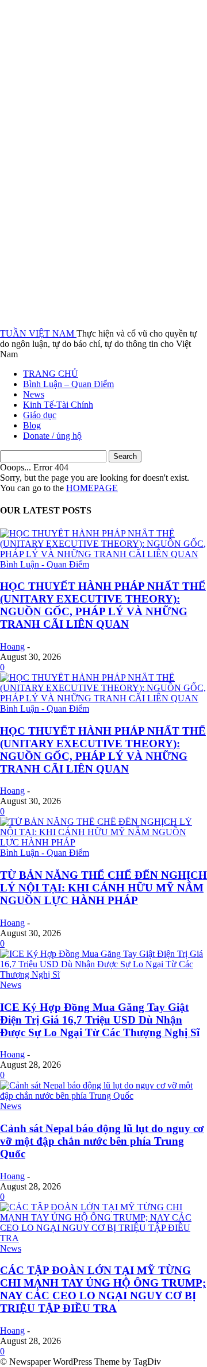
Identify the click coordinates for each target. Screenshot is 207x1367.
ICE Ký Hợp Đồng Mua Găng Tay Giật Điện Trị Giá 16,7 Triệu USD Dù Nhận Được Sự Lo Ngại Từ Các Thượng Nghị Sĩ (100, 1019)
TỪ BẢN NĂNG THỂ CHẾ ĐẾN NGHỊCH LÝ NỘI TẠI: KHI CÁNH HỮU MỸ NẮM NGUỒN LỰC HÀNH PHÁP (103, 887)
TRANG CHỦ (50, 374)
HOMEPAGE (92, 488)
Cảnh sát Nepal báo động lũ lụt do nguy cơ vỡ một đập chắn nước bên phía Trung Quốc (102, 1141)
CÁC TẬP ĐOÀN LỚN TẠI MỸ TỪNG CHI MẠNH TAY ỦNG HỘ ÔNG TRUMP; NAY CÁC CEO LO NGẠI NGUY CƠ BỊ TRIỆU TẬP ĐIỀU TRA (103, 1289)
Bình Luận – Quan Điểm (68, 384)
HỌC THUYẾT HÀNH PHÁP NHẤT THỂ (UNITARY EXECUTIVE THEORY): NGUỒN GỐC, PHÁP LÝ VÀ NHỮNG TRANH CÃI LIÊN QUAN (103, 605)
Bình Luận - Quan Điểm (44, 564)
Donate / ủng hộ (52, 436)
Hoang (12, 646)
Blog (32, 425)
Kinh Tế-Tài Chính (58, 405)
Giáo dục (39, 415)
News (33, 394)
